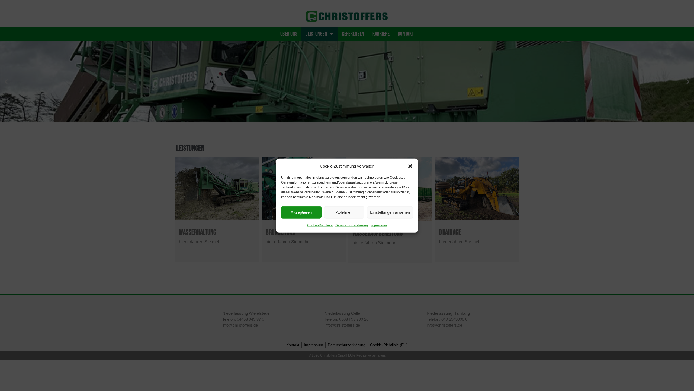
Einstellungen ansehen (390, 212)
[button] (410, 166)
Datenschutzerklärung (351, 225)
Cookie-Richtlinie (320, 225)
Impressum (379, 225)
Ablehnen (344, 212)
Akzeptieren (301, 212)
